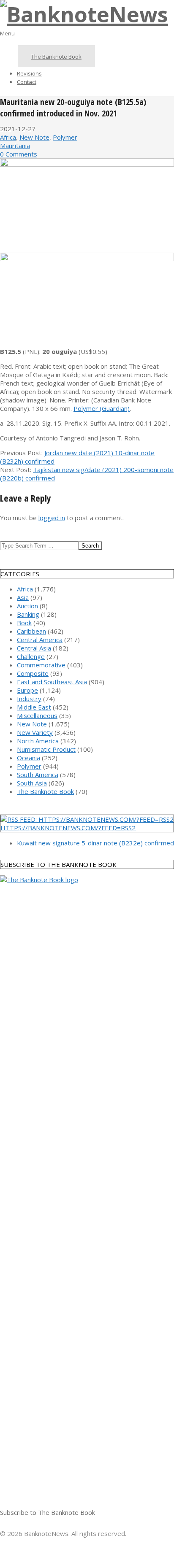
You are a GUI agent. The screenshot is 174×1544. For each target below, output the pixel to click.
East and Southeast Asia (52, 682)
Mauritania (15, 145)
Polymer (65, 137)
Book (24, 622)
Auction (27, 606)
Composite (33, 673)
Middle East (34, 707)
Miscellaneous (37, 715)
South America (37, 774)
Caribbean (31, 631)
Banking (28, 614)
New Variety (35, 732)
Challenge (31, 656)
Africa (8, 137)
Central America (40, 639)
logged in (51, 517)
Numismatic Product (46, 749)
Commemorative (41, 665)
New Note (34, 137)
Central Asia (34, 648)
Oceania (28, 757)
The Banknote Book (45, 791)
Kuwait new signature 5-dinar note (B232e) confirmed (95, 843)
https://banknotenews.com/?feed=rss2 (68, 827)
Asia (23, 597)
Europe (27, 690)
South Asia (32, 783)
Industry (29, 698)
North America (38, 741)
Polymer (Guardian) (101, 408)
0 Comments (18, 154)
